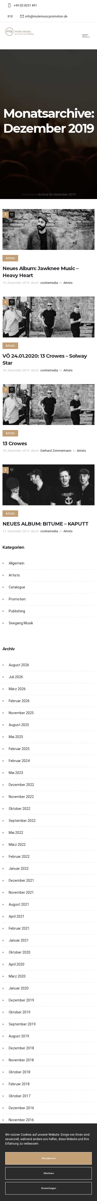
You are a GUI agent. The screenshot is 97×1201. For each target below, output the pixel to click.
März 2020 (17, 976)
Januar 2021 (19, 940)
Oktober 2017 (19, 1096)
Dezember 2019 (21, 1000)
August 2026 (19, 665)
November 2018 (21, 1060)
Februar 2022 (19, 857)
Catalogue (17, 587)
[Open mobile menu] (87, 36)
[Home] (20, 35)
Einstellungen (48, 1188)
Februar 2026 (19, 701)
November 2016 (21, 1120)
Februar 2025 (19, 749)
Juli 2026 (16, 677)
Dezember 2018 (21, 1048)
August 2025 (19, 725)
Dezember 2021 (21, 880)
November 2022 (21, 797)
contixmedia (49, 283)
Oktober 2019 (19, 1012)
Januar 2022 (19, 869)
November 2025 (21, 713)
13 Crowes (14, 443)
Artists (14, 575)
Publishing (17, 611)
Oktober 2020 (19, 952)
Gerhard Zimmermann (55, 450)
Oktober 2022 (19, 809)
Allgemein (16, 563)
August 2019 (19, 1036)
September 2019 (22, 1024)
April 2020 (16, 964)
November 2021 (21, 892)
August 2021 (19, 904)
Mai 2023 (16, 773)
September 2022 (22, 821)
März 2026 (17, 689)
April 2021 (16, 916)
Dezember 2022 (21, 785)
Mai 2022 (16, 833)
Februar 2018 (19, 1084)
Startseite (28, 194)
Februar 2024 (19, 761)
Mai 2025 (16, 737)
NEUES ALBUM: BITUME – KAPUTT (45, 524)
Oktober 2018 (19, 1072)
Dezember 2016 (21, 1108)
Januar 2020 (19, 988)
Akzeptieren (48, 1158)
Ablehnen (49, 1173)
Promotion (17, 599)
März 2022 (17, 845)
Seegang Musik (21, 623)
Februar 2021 (19, 928)
